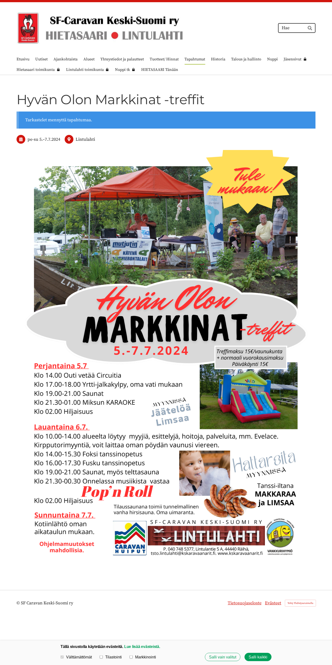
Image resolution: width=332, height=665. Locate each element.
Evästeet (273, 603)
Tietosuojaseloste (245, 603)
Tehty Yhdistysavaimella (300, 603)
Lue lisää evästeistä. (142, 646)
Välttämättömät (79, 657)
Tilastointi (113, 657)
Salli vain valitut (222, 657)
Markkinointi (145, 657)
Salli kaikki (258, 657)
